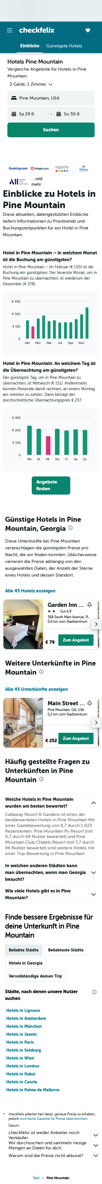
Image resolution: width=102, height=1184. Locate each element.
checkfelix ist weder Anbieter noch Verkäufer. (43, 1135)
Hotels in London (22, 1066)
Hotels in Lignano (23, 1010)
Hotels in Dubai (20, 1074)
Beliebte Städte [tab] (24, 950)
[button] (9, 30)
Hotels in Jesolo (21, 1034)
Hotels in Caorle (21, 1082)
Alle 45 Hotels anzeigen (30, 591)
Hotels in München (24, 1026)
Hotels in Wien (20, 1058)
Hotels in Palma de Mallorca (33, 1090)
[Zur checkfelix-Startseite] (36, 30)
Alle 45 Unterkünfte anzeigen (36, 689)
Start (36, 1178)
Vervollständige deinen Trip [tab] (35, 976)
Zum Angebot (76, 640)
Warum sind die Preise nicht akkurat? (45, 1155)
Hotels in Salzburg (23, 1050)
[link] (51, 485)
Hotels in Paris (20, 1042)
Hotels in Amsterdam (26, 1018)
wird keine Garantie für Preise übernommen (53, 1119)
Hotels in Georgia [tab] (25, 963)
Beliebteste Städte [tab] (66, 950)
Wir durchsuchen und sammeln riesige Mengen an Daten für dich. (47, 1145)
